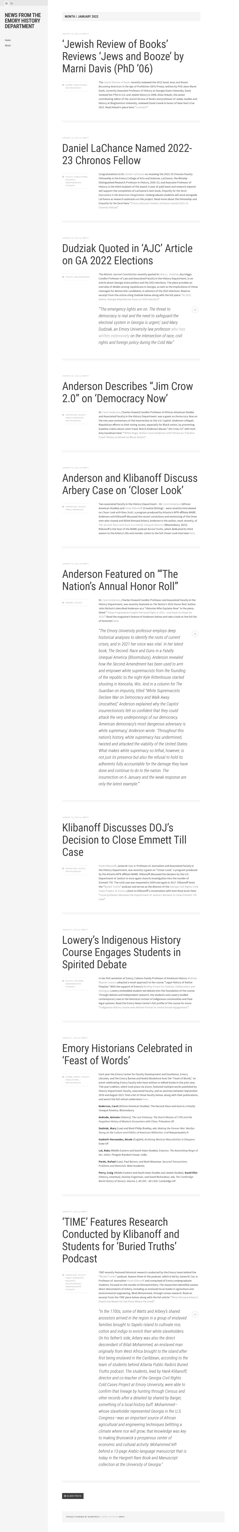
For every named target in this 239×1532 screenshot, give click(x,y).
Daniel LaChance (134, 174)
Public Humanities (75, 417)
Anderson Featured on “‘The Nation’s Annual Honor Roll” (120, 580)
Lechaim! (141, 107)
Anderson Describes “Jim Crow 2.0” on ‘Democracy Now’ (127, 392)
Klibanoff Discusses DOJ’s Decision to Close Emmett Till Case (124, 840)
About (8, 45)
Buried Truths (112, 886)
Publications (80, 85)
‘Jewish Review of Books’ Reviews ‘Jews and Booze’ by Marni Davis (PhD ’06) (123, 56)
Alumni (69, 85)
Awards (69, 602)
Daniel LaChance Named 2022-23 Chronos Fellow (127, 154)
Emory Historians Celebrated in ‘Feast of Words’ (127, 1054)
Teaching (78, 981)
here (192, 533)
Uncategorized (73, 88)
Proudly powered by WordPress (83, 1516)
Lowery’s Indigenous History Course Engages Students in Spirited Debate (121, 952)
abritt (85, 33)
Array (122, 1516)
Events (77, 1077)
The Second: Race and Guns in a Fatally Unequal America (131, 524)
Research (70, 179)
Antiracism (71, 415)
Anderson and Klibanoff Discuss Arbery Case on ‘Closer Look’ (130, 484)
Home (8, 40)
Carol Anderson (111, 412)
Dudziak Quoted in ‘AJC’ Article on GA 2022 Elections (127, 254)
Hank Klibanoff (133, 508)
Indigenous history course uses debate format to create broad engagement (143, 1007)
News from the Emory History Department (23, 21)
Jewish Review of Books (117, 82)
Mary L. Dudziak (169, 274)
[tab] (6, 3)
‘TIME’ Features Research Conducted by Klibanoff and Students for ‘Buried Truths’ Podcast (120, 1240)
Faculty (69, 176)
